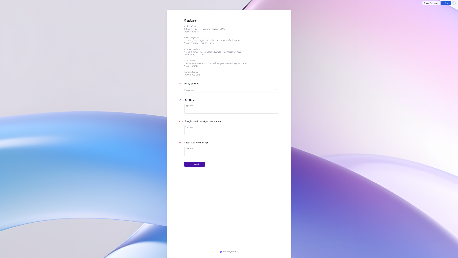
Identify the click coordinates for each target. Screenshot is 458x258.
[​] (231, 109)
